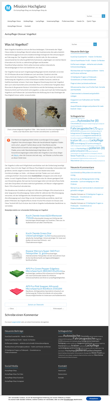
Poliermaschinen (68, 21)
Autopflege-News (14, 21)
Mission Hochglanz (30, 6)
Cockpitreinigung (93, 123)
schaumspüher (75, 153)
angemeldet (16, 322)
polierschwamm (79, 151)
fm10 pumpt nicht (85, 131)
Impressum (62, 370)
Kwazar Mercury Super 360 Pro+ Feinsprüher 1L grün (43, 252)
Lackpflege (40, 21)
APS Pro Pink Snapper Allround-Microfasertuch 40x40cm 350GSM (44, 287)
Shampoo (94, 153)
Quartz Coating (93, 151)
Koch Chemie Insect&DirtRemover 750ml (44, 216)
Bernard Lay (75, 179)
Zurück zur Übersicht (36, 305)
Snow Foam (77, 155)
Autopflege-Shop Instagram (14, 381)
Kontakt (28, 26)
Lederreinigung (76, 145)
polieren (97, 148)
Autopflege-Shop (11, 370)
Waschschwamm (99, 160)
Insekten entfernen (77, 135)
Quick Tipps (91, 21)
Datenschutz (62, 374)
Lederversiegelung (87, 145)
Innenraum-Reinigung (92, 133)
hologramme (76, 133)
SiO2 (100, 153)
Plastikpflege (82, 148)
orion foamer (61, 350)
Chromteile (76, 123)
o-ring (96, 145)
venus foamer (69, 355)
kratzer (76, 140)
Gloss (11, 308)
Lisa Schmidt (75, 172)
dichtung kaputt (77, 126)
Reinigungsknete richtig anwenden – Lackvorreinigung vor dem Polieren (85, 181)
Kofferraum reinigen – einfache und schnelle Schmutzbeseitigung (27, 343)
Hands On (80, 21)
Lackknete (85, 140)
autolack (74, 121)
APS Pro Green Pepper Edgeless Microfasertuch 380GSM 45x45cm (44, 269)
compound (61, 339)
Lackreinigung (80, 143)
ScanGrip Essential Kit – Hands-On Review (86, 57)
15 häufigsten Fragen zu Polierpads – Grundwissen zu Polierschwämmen (87, 196)
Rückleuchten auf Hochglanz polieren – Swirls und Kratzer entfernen (28, 347)
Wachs (16, 155)
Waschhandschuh (88, 160)
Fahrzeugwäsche (84, 128)
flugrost (98, 339)
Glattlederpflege (96, 131)
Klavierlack (90, 138)
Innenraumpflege (53, 21)
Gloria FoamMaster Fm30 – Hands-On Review (88, 60)
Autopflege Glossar (15, 26)
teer (86, 156)
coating (84, 123)
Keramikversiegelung (77, 138)
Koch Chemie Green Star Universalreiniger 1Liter (38, 234)
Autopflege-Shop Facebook (14, 378)
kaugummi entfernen (92, 135)
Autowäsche (88, 120)
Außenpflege (28, 21)
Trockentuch (93, 156)
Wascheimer (76, 160)
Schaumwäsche (86, 153)
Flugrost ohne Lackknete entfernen (83, 83)
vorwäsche (76, 158)
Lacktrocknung (94, 143)
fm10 (76, 131)
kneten (98, 138)
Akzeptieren (93, 399)
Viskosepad (58, 308)
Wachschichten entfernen (88, 158)
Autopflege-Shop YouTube (14, 374)
